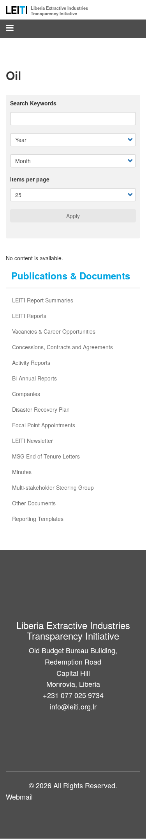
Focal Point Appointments (43, 425)
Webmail (19, 796)
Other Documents (34, 503)
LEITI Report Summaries (42, 300)
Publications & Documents (70, 275)
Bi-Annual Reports (34, 378)
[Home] (16, 8)
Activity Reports (31, 362)
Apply (73, 216)
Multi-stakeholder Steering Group (53, 487)
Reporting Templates (37, 519)
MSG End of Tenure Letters (46, 456)
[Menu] (9, 29)
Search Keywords (33, 103)
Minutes (22, 472)
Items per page (29, 179)
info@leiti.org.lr (73, 706)
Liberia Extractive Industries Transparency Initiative (59, 10)
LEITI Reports (29, 316)
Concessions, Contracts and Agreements (62, 347)
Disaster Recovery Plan (41, 409)
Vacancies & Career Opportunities (53, 331)
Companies (26, 394)
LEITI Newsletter (32, 440)
